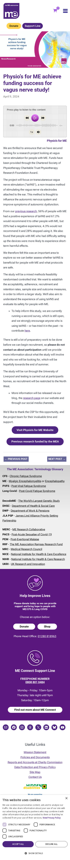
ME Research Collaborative (28, 529)
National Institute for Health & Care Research (38, 559)
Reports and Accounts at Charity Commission (35, 762)
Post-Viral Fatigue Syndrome (28, 486)
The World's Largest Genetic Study (39, 500)
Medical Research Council (26, 549)
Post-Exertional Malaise (25, 539)
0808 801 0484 (35, 682)
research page (31, 398)
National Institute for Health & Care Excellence (38, 554)
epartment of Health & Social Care (34, 505)
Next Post (56, 459)
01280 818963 (47, 636)
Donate (13, 25)
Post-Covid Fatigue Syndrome (37, 491)
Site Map (35, 772)
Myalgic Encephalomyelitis (25, 481)
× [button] (66, 798)
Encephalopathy (55, 481)
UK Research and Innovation (28, 564)
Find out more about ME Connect (35, 709)
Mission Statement (35, 752)
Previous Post (16, 459)
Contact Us (35, 777)
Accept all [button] (18, 844)
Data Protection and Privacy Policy (35, 767)
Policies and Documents (35, 757)
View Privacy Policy (52, 817)
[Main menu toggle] (65, 11)
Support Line (32, 25)
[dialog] (35, 827)
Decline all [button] (51, 844)
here (27, 330)
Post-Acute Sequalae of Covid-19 (32, 534)
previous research (26, 211)
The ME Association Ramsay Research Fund (36, 544)
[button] (35, 853)
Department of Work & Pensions (30, 510)
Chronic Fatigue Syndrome (26, 476)
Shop (47, 626)
